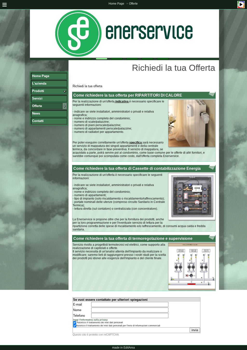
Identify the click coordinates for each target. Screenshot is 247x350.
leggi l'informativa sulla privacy (90, 320)
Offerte (133, 3)
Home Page (116, 3)
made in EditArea (123, 347)
